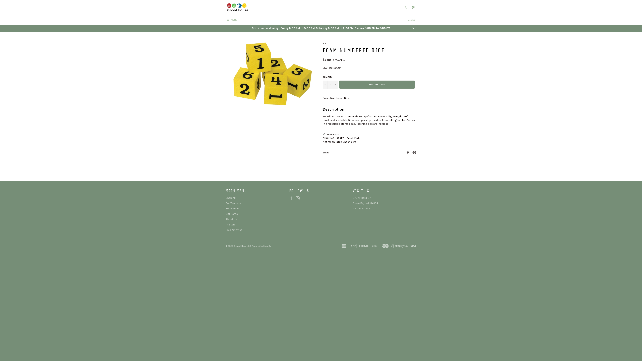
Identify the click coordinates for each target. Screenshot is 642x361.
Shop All (231, 197)
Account (412, 20)
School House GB (242, 246)
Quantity (327, 77)
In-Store (230, 224)
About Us (231, 219)
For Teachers (233, 203)
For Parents (232, 208)
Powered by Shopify (261, 246)
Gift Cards (232, 213)
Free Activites (234, 229)
